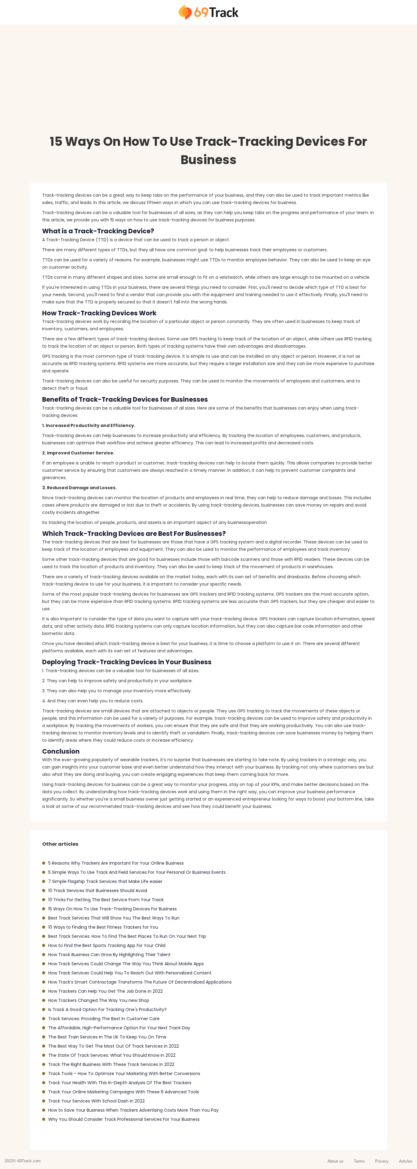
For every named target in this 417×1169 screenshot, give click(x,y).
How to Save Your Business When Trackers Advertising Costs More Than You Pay (133, 1110)
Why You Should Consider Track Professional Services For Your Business (124, 1119)
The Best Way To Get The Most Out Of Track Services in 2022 (113, 1046)
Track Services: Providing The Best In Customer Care (104, 1019)
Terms (359, 1161)
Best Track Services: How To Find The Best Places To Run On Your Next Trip (127, 936)
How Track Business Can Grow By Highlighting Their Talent (109, 955)
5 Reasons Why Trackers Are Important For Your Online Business (116, 863)
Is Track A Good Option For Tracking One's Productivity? (107, 1009)
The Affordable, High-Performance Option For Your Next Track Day (119, 1028)
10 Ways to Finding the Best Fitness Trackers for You (103, 927)
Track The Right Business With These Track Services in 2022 (111, 1064)
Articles (405, 1161)
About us (335, 1161)
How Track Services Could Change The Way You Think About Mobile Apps (126, 964)
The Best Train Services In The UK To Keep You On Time (107, 1037)
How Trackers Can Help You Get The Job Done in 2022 (105, 991)
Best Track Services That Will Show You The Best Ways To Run (113, 918)
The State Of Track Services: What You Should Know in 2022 (112, 1055)
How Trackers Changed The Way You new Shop (98, 1000)
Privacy (382, 1161)
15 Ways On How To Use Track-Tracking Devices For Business (112, 909)
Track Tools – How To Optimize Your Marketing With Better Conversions (124, 1073)
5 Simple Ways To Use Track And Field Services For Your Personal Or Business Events (137, 872)
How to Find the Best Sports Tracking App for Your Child (106, 945)
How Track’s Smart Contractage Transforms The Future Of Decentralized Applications (140, 982)
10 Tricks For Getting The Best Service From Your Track (106, 900)
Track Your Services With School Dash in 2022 (96, 1101)
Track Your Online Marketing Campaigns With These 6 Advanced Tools (123, 1092)
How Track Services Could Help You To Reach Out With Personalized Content (130, 973)
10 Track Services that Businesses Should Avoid (97, 891)
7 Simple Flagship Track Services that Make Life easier (105, 881)
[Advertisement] (183, 89)
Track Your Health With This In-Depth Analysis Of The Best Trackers (119, 1083)
